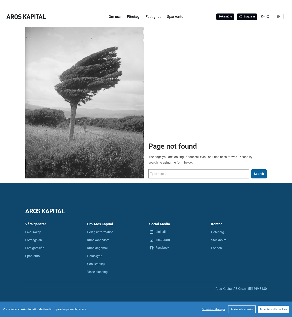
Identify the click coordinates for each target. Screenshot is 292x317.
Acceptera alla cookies (273, 309)
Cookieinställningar (213, 309)
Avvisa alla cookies (241, 309)
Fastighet (153, 16)
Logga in (249, 16)
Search (259, 174)
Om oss (115, 16)
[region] (146, 309)
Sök (262, 16)
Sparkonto (175, 16)
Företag (133, 16)
